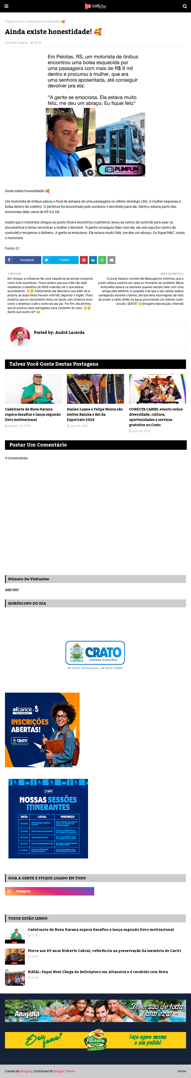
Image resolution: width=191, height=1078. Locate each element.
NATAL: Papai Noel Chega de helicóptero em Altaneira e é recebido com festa (98, 972)
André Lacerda (18, 43)
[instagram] (49, 891)
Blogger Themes (64, 1071)
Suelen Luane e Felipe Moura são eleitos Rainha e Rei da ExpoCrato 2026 (95, 415)
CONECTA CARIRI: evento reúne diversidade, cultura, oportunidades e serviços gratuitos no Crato (156, 417)
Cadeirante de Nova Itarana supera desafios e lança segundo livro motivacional (33, 415)
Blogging (26, 1071)
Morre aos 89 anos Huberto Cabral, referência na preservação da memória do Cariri (104, 951)
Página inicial (14, 21)
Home (182, 1071)
